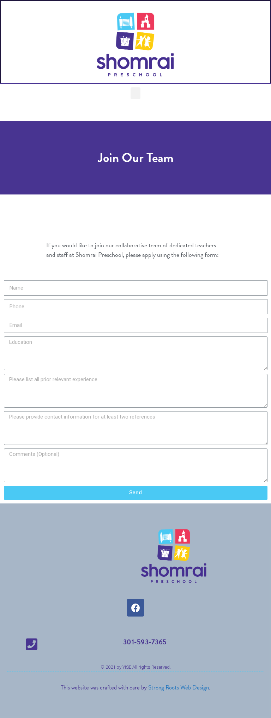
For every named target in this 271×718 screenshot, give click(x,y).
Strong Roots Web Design (178, 687)
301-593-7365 (145, 642)
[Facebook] (135, 608)
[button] (135, 93)
